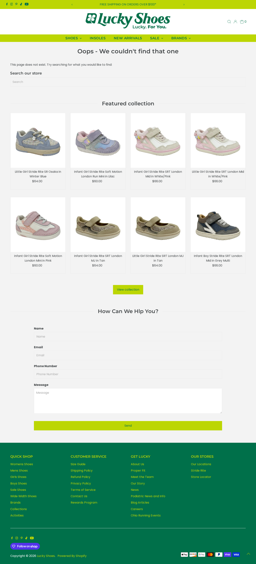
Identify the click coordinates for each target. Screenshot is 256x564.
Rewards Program (84, 502)
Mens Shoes (19, 470)
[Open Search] (229, 21)
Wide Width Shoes (23, 496)
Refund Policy (80, 477)
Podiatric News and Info (148, 496)
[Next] (184, 4)
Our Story (138, 483)
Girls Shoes (18, 477)
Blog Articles (140, 502)
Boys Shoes (18, 483)
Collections (18, 509)
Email (38, 347)
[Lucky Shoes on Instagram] (11, 4)
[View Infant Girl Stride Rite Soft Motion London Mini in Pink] (37, 224)
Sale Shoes (18, 490)
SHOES (72, 38)
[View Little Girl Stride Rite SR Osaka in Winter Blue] (37, 140)
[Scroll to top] (248, 553)
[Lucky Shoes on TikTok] (21, 4)
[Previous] (72, 4)
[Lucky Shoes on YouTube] (26, 4)
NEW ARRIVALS (128, 38)
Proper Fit (138, 470)
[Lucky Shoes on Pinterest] (16, 4)
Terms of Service (83, 490)
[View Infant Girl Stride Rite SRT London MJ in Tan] (97, 224)
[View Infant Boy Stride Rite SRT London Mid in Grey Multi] (218, 224)
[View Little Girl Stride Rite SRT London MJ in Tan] (158, 224)
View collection (128, 289)
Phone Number (45, 366)
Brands (15, 502)
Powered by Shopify (72, 556)
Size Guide (78, 464)
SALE (155, 38)
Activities (17, 515)
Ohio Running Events (146, 515)
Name (38, 328)
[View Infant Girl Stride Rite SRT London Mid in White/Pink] (158, 140)
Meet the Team (142, 477)
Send (128, 425)
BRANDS (179, 38)
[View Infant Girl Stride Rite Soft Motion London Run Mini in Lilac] (97, 140)
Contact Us (79, 496)
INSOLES (98, 38)
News (135, 490)
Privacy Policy (81, 483)
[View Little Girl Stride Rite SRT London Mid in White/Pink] (218, 140)
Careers (137, 509)
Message (41, 385)
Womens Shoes (21, 464)
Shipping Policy (82, 470)
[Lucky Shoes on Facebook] (7, 4)
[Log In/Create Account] (235, 21)
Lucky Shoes (46, 556)
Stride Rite (198, 470)
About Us (137, 464)
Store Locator (201, 477)
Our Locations (201, 464)
